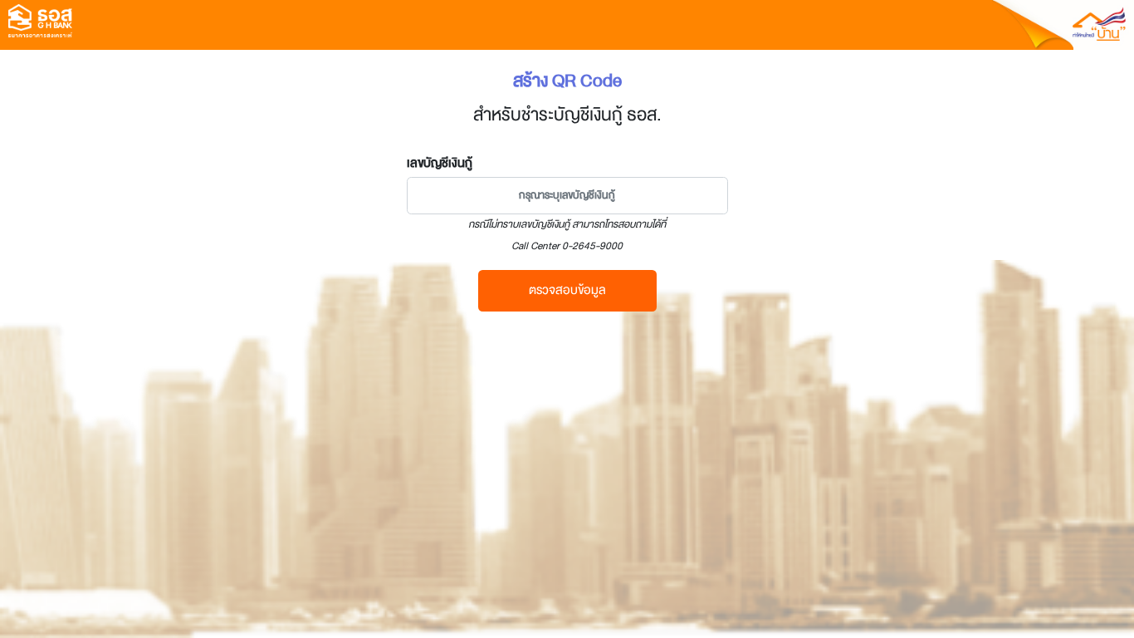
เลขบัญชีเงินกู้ (439, 163)
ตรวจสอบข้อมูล (567, 290)
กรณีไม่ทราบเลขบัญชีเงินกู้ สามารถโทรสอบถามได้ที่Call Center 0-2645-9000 (567, 235)
